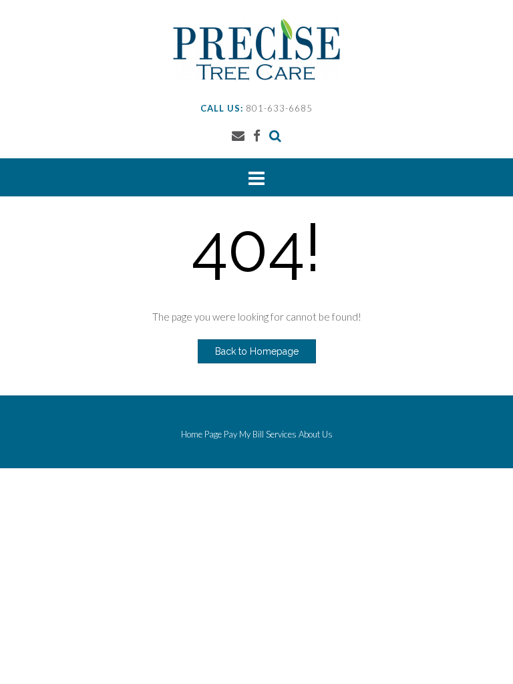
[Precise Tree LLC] (256, 49)
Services (281, 434)
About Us (316, 434)
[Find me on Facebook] (257, 135)
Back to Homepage (257, 351)
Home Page (201, 434)
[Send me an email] (238, 135)
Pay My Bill (244, 434)
